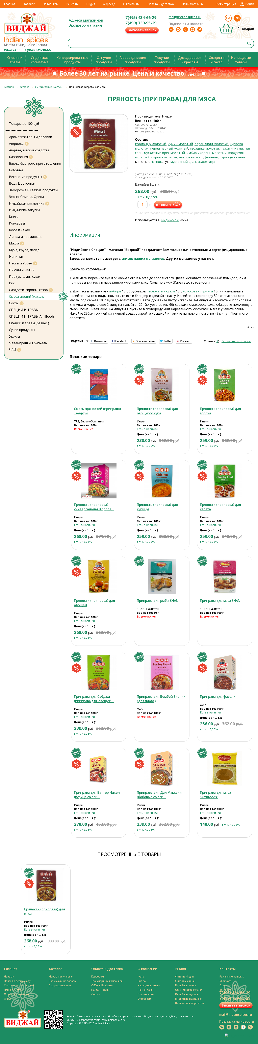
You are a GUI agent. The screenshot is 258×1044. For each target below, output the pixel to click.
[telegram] (178, 29)
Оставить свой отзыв (236, 341)
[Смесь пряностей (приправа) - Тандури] (99, 384)
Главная (9, 4)
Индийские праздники (188, 998)
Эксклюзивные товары (62, 981)
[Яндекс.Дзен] (192, 29)
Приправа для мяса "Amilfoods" (215, 794)
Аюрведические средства (29, 150)
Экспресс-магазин (85, 25)
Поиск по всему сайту (17, 981)
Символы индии (185, 981)
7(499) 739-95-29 (140, 23)
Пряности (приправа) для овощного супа (157, 411)
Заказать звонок (142, 30)
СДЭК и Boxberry (102, 985)
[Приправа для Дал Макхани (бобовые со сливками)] (162, 768)
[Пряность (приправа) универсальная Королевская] (99, 480)
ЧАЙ (12, 349)
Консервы (17, 223)
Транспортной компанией (107, 981)
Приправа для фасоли (217, 696)
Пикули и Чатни (21, 270)
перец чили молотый (211, 144)
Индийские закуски (24, 210)
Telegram (225, 990)
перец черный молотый (169, 148)
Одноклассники (229, 985)
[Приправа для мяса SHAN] (225, 576)
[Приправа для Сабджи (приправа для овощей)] (99, 672)
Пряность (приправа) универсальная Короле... (94, 506)
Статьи (7, 998)
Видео (142, 981)
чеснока (153, 291)
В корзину (163, 205)
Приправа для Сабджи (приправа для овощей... (94, 698)
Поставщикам (146, 994)
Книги (14, 216)
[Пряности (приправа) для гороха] (225, 384)
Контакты (228, 969)
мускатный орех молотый (164, 153)
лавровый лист (191, 157)
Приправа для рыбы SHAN (157, 600)
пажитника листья (235, 148)
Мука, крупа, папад (24, 250)
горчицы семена (233, 157)
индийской (170, 220)
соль (138, 153)
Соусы (14, 303)
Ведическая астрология (189, 1003)
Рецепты (72, 4)
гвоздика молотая (204, 148)
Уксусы (14, 336)
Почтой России (100, 990)
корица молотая (164, 157)
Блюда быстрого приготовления (35, 163)
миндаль (168, 291)
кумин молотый (180, 144)
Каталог (29, 4)
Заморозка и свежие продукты (33, 190)
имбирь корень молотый (206, 153)
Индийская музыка (186, 994)
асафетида (206, 161)
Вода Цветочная (22, 183)
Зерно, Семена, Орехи (26, 196)
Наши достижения (149, 985)
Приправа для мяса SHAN (220, 600)
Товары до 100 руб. (24, 123)
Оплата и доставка (161, 4)
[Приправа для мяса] (225, 768)
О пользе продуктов (16, 994)
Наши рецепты (13, 990)
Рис (12, 283)
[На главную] (26, 34)
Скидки (95, 994)
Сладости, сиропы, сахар (28, 290)
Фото (141, 976)
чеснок (156, 161)
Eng (237, 18)
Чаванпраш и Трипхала (28, 343)
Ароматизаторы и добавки (30, 137)
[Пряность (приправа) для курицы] (162, 480)
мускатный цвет (183, 161)
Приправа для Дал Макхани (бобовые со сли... (159, 794)
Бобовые (16, 170)
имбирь (115, 291)
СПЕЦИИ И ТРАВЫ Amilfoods (32, 316)
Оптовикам (50, 4)
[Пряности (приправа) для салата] (225, 480)
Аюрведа (109, 4)
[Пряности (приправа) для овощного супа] (162, 384)
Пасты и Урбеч (20, 263)
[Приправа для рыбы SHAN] (162, 576)
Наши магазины (192, 4)
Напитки (16, 256)
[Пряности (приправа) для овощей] (99, 576)
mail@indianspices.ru (185, 17)
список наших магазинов (143, 258)
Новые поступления (61, 976)
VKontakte (225, 981)
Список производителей (19, 985)
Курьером (97, 976)
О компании (131, 4)
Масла (14, 243)
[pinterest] (199, 29)
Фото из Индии (184, 976)
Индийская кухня (185, 985)
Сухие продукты (22, 330)
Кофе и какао (19, 230)
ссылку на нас (186, 1016)
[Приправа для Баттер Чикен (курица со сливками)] (99, 768)
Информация (85, 234)
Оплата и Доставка (107, 969)
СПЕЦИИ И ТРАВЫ (24, 310)
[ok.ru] (185, 29)
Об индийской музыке (188, 990)
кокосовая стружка (198, 291)
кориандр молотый (150, 144)
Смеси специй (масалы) (49, 87)
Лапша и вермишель (25, 236)
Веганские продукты (25, 177)
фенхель (211, 157)
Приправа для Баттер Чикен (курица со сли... (97, 794)
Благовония (18, 157)
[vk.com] (171, 29)
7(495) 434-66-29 (140, 17)
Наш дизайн (145, 990)
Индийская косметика (26, 203)
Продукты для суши (24, 276)
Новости (9, 976)
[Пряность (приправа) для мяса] (46, 885)
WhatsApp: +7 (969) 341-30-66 (27, 50)
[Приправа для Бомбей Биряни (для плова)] (162, 672)
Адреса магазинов (86, 20)
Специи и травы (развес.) (29, 323)
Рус (228, 18)
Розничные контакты (232, 976)
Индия (90, 4)
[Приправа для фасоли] (225, 672)
